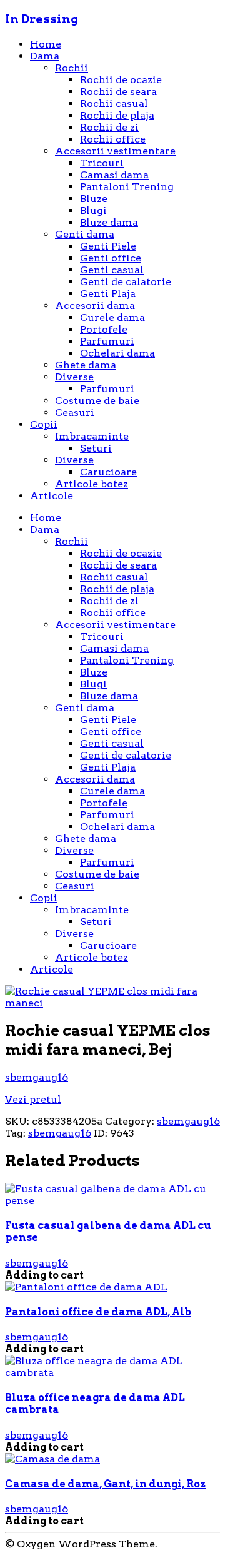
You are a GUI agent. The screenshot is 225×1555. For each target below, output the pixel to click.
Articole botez (91, 484)
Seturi (96, 448)
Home (45, 44)
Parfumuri (107, 341)
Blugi (93, 210)
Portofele (104, 329)
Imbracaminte (92, 436)
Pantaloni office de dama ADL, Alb (98, 1312)
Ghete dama (85, 365)
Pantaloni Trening (127, 187)
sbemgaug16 (36, 1077)
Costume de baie (97, 401)
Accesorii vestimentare (115, 151)
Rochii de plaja (117, 115)
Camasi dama (114, 175)
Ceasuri (74, 412)
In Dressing (41, 19)
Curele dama (112, 317)
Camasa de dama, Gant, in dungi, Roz (105, 1484)
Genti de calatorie (125, 282)
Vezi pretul (33, 1099)
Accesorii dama (95, 306)
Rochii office (113, 139)
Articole (51, 496)
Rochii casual (114, 103)
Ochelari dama (117, 353)
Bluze (94, 199)
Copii (44, 424)
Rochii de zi (109, 127)
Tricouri (102, 163)
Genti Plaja (108, 294)
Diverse (74, 377)
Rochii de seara (118, 92)
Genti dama (84, 234)
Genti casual (112, 270)
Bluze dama (109, 222)
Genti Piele (108, 246)
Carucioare (108, 472)
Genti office (110, 258)
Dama (44, 56)
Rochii (71, 68)
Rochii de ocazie (121, 80)
